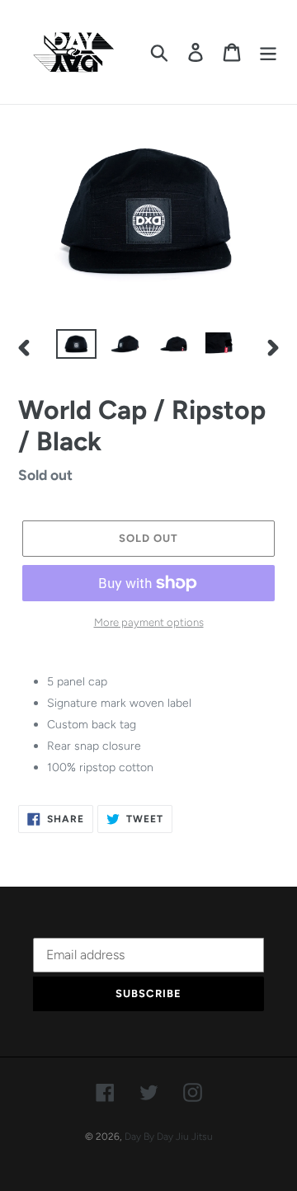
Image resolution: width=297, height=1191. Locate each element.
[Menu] (268, 52)
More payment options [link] (149, 622)
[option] (76, 347)
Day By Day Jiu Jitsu (169, 1136)
